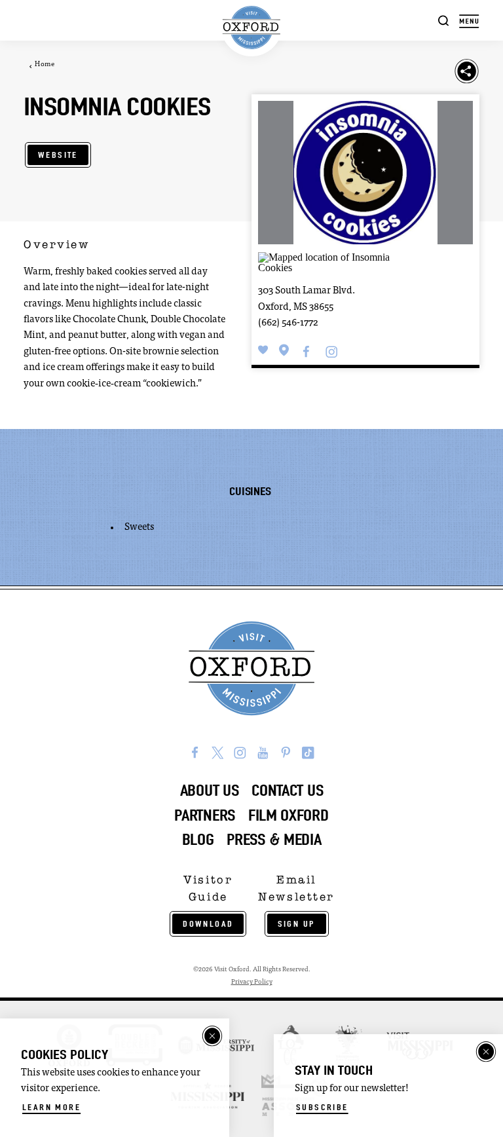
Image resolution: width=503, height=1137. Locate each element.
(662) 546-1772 (288, 323)
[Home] (251, 28)
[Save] (263, 350)
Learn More (51, 1107)
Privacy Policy (251, 982)
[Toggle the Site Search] (443, 20)
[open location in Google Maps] (338, 261)
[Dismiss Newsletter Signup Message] (485, 1051)
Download (208, 924)
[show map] (284, 350)
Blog (198, 839)
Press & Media (274, 839)
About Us (209, 790)
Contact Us (287, 790)
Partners (204, 815)
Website (58, 155)
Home (44, 65)
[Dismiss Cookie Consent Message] (212, 1036)
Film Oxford (288, 815)
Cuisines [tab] (249, 491)
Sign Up (297, 924)
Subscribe (322, 1107)
